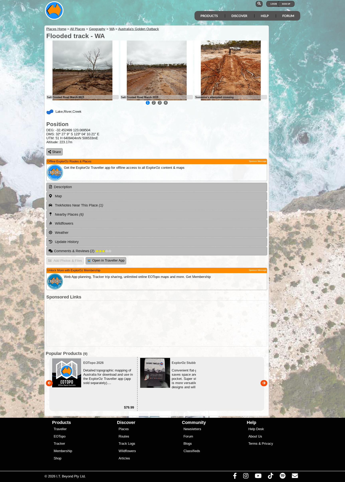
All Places (77, 29)
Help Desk (256, 429)
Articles (124, 458)
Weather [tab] (61, 233)
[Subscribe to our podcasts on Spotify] (282, 477)
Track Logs (127, 443)
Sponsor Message (258, 161)
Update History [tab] (66, 242)
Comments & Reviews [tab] (75, 251)
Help (265, 16)
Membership (63, 451)
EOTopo (59, 436)
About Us (255, 436)
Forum (288, 16)
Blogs (187, 443)
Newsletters (192, 429)
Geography (97, 29)
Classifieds (191, 451)
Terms (253, 443)
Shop (57, 458)
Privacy (267, 443)
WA (111, 29)
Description (63, 187)
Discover (239, 16)
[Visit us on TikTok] (271, 477)
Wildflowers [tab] (63, 223)
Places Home (56, 29)
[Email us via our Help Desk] (294, 477)
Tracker (59, 443)
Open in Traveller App (108, 260)
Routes (124, 436)
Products (209, 16)
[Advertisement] (157, 323)
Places (124, 429)
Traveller (60, 429)
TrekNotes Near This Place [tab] (78, 205)
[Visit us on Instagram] (246, 477)
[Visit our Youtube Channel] (258, 477)
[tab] (156, 187)
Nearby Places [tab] (69, 214)
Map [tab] (58, 196)
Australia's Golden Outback (138, 29)
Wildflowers (127, 451)
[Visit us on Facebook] (234, 477)
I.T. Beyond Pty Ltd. (71, 476)
